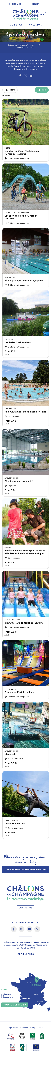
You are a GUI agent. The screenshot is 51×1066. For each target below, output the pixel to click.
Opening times (25, 954)
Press (41, 1028)
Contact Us (25, 908)
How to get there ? (15, 1005)
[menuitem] (15, 4)
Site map (24, 1028)
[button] (27, 13)
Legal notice (13, 1028)
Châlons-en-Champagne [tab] (7, 996)
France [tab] (5, 990)
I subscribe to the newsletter (25, 869)
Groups (33, 1028)
